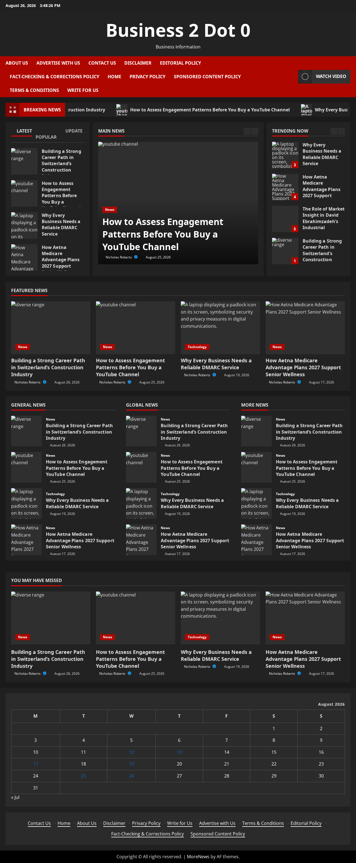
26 (131, 776)
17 (35, 764)
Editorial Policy (180, 63)
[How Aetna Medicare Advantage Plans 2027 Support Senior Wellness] (305, 327)
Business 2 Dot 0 (178, 30)
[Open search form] (292, 76)
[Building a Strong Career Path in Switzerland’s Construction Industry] (50, 327)
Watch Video (331, 76)
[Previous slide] (247, 131)
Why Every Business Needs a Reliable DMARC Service (24, 225)
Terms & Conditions (34, 90)
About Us (17, 63)
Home (114, 77)
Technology (197, 346)
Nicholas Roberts (119, 257)
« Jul (15, 797)
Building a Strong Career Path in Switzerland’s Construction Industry (24, 161)
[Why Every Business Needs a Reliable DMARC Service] (220, 327)
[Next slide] (254, 131)
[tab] (23, 132)
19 (131, 764)
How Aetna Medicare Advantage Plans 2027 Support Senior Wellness (24, 257)
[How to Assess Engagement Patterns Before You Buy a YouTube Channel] (135, 327)
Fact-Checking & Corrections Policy (54, 77)
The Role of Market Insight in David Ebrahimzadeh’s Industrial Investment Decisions (285, 219)
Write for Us (82, 90)
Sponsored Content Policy (207, 77)
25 (83, 776)
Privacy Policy (147, 77)
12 (131, 752)
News (109, 209)
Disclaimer (138, 63)
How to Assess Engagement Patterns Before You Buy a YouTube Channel (193, 110)
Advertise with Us (58, 63)
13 (179, 752)
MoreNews (198, 857)
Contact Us (102, 63)
